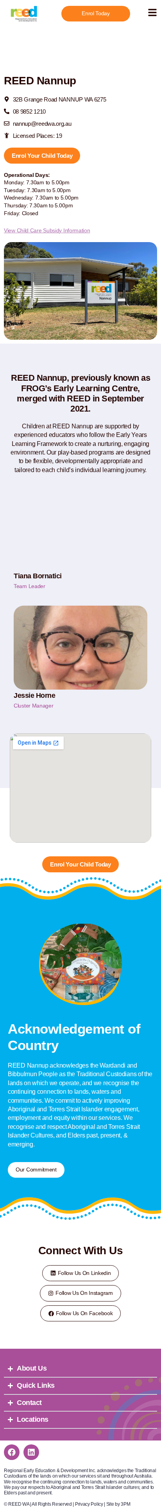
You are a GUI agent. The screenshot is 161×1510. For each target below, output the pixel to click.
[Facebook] (12, 1452)
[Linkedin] (31, 1452)
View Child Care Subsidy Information (47, 230)
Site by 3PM (118, 1504)
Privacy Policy (89, 1504)
